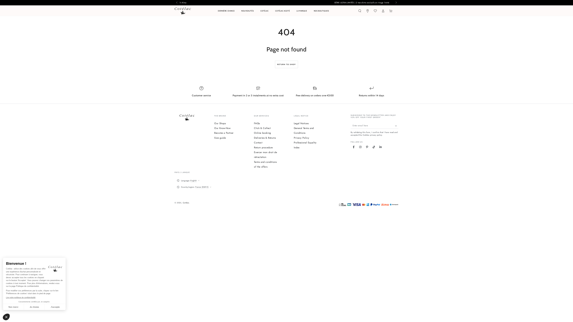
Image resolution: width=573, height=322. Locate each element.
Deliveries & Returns (265, 138)
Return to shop (286, 64)
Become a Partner (224, 133)
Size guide (220, 138)
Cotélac (186, 202)
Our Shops (220, 123)
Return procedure (263, 147)
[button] (360, 11)
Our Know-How (222, 128)
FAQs (257, 123)
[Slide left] (177, 2)
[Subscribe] (396, 126)
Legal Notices (301, 123)
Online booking (262, 133)
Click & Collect (262, 128)
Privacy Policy (301, 138)
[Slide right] (395, 2)
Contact (258, 142)
